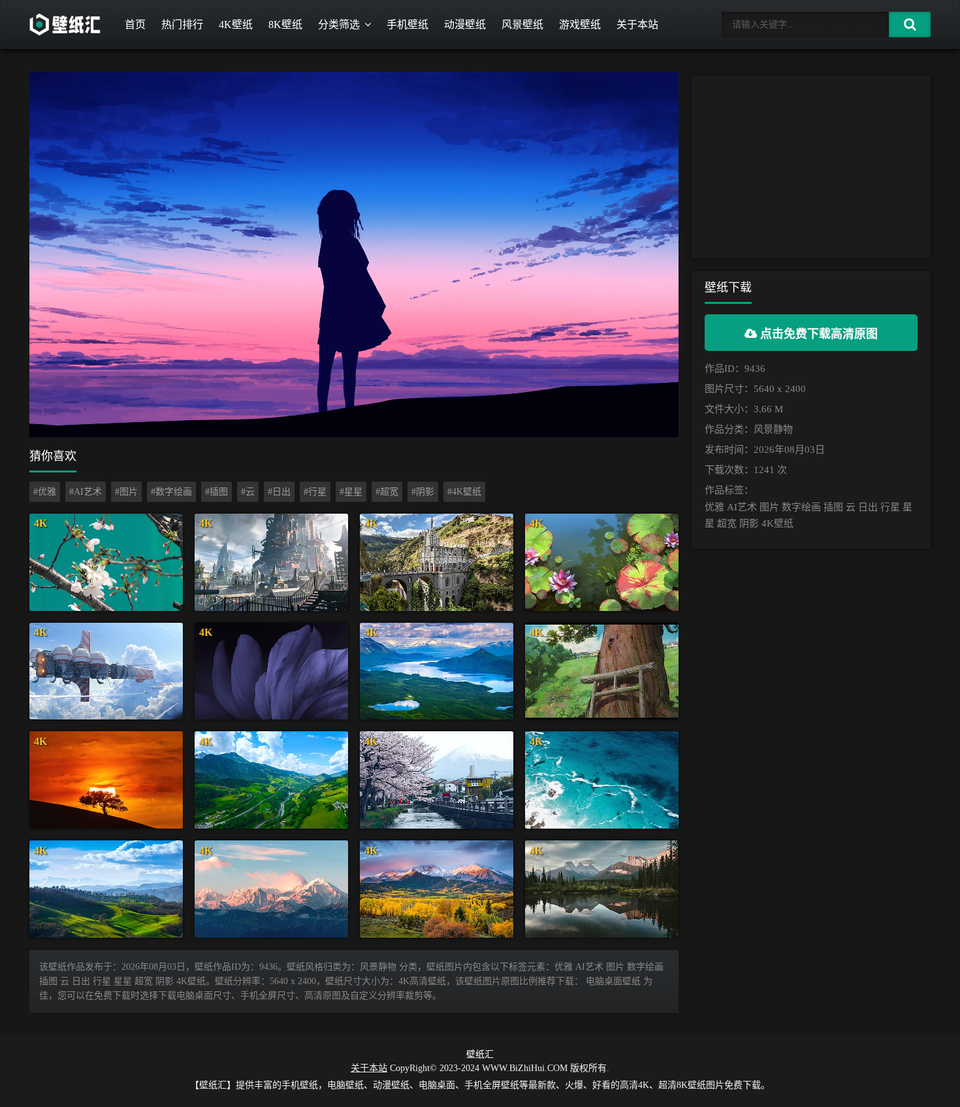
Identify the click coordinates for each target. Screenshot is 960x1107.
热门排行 (182, 24)
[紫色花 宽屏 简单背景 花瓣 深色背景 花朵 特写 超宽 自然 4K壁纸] (271, 671)
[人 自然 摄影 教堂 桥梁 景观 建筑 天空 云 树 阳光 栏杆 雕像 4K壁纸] (436, 562)
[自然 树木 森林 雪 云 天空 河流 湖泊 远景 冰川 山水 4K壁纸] (436, 671)
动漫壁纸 (465, 24)
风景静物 (773, 429)
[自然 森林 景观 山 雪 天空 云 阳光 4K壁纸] (271, 889)
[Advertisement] (811, 166)
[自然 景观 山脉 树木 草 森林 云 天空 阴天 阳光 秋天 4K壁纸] (436, 889)
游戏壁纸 (580, 24)
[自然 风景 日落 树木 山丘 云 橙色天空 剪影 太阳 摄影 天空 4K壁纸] (106, 780)
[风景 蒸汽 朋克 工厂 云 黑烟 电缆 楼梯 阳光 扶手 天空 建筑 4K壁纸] (271, 562)
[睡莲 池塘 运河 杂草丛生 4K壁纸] (602, 562)
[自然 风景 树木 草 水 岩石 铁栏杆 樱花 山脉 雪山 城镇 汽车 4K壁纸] (436, 780)
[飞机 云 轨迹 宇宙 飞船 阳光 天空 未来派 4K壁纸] (106, 671)
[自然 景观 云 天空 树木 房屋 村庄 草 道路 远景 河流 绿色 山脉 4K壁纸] (271, 780)
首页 (135, 24)
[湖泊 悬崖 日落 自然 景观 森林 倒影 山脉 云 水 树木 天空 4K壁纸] (602, 889)
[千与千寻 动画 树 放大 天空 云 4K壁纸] (602, 671)
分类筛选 (339, 24)
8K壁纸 (285, 24)
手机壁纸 (407, 24)
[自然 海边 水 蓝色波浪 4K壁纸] (602, 780)
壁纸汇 (480, 1054)
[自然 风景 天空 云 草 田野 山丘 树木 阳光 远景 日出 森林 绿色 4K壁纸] (106, 889)
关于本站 (637, 24)
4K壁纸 (236, 24)
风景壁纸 (522, 24)
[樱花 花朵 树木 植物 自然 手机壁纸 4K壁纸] (106, 562)
